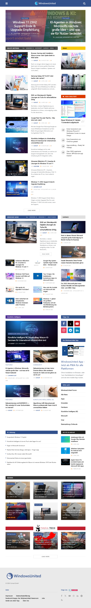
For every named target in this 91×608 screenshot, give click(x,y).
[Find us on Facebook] (64, 323)
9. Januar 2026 (45, 166)
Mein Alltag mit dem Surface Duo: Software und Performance (45, 514)
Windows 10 (30, 48)
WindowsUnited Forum (69, 390)
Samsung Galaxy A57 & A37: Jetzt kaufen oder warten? (42, 77)
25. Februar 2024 (68, 547)
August (36, 60)
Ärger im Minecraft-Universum (16, 445)
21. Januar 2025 (66, 242)
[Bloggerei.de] (73, 590)
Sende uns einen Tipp (12, 601)
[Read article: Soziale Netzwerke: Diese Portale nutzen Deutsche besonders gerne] (73, 252)
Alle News (64, 394)
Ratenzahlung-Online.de (69, 424)
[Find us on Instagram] (64, 330)
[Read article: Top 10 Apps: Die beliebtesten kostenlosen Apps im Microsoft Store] (37, 276)
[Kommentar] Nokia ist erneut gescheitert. (19, 458)
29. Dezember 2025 (47, 377)
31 (52, 166)
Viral (62, 420)
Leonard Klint (38, 187)
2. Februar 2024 (76, 469)
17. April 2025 (20, 307)
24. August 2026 (44, 60)
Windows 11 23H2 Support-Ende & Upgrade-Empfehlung (25, 26)
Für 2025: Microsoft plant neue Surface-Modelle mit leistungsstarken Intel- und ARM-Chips (73, 285)
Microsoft (38, 48)
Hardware (64, 407)
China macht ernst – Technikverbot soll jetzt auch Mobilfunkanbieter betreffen (44, 542)
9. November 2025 (21, 281)
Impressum (9, 596)
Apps (62, 399)
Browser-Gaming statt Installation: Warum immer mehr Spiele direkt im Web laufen (43, 55)
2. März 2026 (43, 123)
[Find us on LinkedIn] (77, 596)
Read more (47, 254)
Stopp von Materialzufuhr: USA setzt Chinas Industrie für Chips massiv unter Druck (73, 542)
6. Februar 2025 (48, 309)
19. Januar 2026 (44, 145)
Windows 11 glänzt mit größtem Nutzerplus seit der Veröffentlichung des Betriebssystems (50, 303)
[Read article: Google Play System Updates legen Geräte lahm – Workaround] (37, 263)
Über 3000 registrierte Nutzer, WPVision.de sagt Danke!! (75, 153)
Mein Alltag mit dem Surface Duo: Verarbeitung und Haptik (72, 511)
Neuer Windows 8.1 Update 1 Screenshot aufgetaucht (70, 121)
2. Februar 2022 (12, 497)
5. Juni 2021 (39, 517)
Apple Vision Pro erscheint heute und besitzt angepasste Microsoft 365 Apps (77, 463)
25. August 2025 (21, 292)
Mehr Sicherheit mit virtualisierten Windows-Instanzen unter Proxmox (22, 302)
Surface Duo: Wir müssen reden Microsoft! (19, 454)
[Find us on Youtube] (77, 323)
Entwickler (67, 256)
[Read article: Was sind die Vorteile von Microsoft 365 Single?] (37, 289)
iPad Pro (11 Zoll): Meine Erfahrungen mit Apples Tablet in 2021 (17, 512)
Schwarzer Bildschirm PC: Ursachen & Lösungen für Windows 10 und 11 (43, 162)
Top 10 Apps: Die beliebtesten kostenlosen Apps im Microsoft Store (50, 277)
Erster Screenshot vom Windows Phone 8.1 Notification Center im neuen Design (76, 132)
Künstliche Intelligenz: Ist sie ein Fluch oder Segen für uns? (24, 441)
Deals (65, 54)
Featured (25, 18)
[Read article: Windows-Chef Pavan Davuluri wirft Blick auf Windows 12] (10, 276)
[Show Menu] (7, 3)
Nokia (52, 48)
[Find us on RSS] (62, 600)
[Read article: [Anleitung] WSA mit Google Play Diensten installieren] (65, 439)
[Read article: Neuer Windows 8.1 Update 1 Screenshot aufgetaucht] (73, 109)
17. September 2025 (49, 283)
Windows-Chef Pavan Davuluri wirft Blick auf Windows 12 (23, 276)
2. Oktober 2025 (18, 410)
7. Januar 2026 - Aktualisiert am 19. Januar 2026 (25, 33)
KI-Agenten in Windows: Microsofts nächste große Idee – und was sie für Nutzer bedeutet (66, 27)
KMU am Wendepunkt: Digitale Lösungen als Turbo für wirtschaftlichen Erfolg (43, 97)
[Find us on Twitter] (70, 323)
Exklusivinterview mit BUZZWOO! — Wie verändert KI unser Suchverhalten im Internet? (18, 405)
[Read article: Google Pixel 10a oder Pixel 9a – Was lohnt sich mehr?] (17, 125)
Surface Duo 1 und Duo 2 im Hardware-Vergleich (44, 490)
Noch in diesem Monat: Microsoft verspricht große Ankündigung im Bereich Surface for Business (72, 237)
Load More (32, 210)
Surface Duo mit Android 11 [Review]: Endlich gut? (16, 493)
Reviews (10, 505)
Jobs (43, 598)
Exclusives (39, 484)
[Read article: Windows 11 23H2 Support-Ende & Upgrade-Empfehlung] (17, 189)
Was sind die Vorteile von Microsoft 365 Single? (50, 289)
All (24, 48)
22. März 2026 (43, 102)
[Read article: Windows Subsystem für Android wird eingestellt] (65, 451)
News (65, 505)
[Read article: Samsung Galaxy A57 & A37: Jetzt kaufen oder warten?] (17, 83)
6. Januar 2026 (48, 267)
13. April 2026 (43, 81)
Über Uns (26, 601)
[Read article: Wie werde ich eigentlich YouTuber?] (10, 289)
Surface (45, 48)
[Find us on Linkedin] (77, 330)
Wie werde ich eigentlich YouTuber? (22, 288)
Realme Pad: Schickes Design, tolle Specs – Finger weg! (23, 450)
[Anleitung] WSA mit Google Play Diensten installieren (78, 439)
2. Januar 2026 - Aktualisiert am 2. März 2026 (66, 37)
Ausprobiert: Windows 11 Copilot (16, 437)
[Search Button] (84, 3)
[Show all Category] (56, 48)
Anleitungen (52, 217)
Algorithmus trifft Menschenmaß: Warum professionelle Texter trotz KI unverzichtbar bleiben (45, 405)
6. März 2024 (75, 444)
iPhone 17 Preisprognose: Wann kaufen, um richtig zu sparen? (73, 87)
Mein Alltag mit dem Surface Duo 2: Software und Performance (72, 489)
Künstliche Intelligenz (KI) (18, 334)
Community (37, 364)
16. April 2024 (39, 547)
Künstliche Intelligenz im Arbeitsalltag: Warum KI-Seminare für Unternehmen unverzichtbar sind (43, 140)
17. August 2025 (48, 294)
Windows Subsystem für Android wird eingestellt (77, 450)
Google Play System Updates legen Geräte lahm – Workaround (50, 263)
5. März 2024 (75, 455)
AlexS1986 (36, 166)
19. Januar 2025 (66, 265)
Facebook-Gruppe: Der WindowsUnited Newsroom (22, 598)
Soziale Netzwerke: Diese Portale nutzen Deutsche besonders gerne (72, 261)
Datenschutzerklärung (23, 596)
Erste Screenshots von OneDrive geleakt (74, 140)
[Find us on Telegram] (70, 330)
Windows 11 (42, 217)
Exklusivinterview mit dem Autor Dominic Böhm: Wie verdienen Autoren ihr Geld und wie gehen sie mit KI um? (44, 371)
